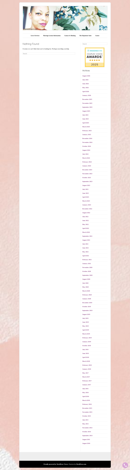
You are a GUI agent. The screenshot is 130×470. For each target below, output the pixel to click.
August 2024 (86, 150)
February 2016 (87, 404)
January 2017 (86, 384)
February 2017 (87, 381)
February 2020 (87, 295)
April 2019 (85, 330)
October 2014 (86, 431)
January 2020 (86, 298)
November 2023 (87, 173)
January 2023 (86, 205)
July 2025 (85, 115)
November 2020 (87, 267)
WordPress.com (81, 464)
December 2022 (87, 209)
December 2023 (87, 170)
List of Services (35, 35)
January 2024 (86, 166)
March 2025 (86, 126)
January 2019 (86, 341)
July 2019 (85, 318)
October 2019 (86, 306)
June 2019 (85, 322)
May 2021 (85, 252)
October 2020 (86, 271)
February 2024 (87, 162)
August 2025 (86, 111)
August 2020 (86, 279)
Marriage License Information (52, 35)
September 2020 (87, 275)
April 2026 (85, 91)
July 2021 (85, 244)
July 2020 (85, 283)
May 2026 (85, 87)
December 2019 (87, 302)
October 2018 (86, 345)
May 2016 (85, 392)
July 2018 (85, 349)
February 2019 (87, 338)
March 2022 (86, 232)
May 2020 (85, 287)
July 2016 (85, 388)
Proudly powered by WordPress (53, 464)
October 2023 (86, 177)
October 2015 (86, 416)
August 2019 (86, 314)
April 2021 (85, 255)
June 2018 (85, 353)
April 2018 (85, 357)
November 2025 (87, 103)
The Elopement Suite (85, 35)
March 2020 (86, 291)
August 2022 (86, 212)
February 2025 (87, 130)
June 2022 (85, 220)
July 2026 (85, 80)
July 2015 (85, 420)
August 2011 (86, 439)
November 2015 (87, 412)
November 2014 (87, 427)
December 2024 (87, 138)
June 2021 (85, 248)
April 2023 (85, 197)
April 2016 (85, 396)
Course (97, 35)
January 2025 (86, 134)
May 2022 (85, 224)
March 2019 (86, 334)
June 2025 (85, 119)
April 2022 (85, 228)
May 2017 (85, 373)
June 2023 (85, 193)
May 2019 (85, 326)
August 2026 (86, 76)
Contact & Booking (70, 35)
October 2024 (86, 146)
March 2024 (86, 158)
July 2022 (85, 216)
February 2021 (87, 259)
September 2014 (87, 435)
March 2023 (86, 201)
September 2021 (87, 236)
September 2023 (87, 181)
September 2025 (87, 107)
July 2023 (85, 189)
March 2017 (86, 377)
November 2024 (87, 142)
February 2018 (87, 365)
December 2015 (87, 408)
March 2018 (86, 361)
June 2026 (85, 83)
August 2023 (86, 185)
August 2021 (86, 240)
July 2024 (85, 154)
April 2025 (85, 123)
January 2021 (86, 263)
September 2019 (87, 310)
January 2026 (86, 95)
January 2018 (86, 369)
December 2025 (87, 99)
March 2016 (86, 400)
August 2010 (86, 443)
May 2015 (85, 424)
